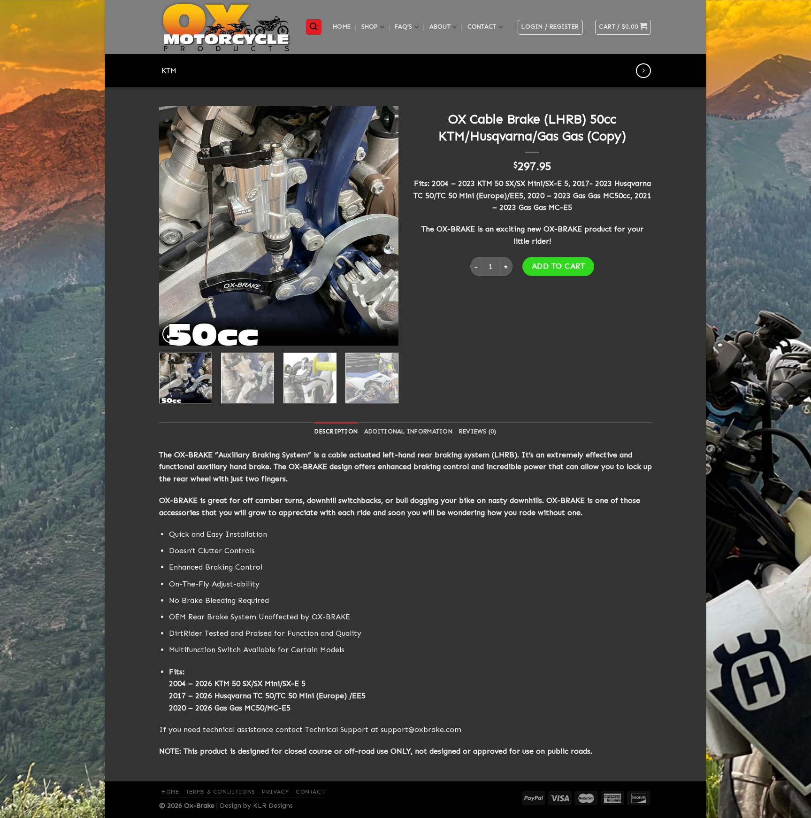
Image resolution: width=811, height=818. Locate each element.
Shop (369, 26)
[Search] (314, 27)
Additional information (408, 431)
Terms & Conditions (220, 791)
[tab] (336, 431)
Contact (482, 26)
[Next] (382, 226)
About (440, 26)
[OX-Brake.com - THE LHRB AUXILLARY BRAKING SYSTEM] (225, 27)
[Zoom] (171, 334)
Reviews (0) (478, 431)
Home (342, 26)
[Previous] (175, 226)
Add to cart (558, 266)
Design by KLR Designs (256, 805)
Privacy (275, 791)
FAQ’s (403, 26)
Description (336, 431)
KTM (168, 70)
